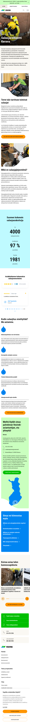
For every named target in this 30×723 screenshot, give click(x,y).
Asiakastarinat (4, 674)
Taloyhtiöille (25, 6)
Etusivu (3, 34)
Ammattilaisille (13, 6)
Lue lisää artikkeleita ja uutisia (15, 604)
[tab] (6, 309)
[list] (15, 245)
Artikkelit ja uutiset (5, 672)
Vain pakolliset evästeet (15, 715)
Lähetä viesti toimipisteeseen (12, 472)
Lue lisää (5, 707)
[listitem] (15, 231)
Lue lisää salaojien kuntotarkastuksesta (13, 136)
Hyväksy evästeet (15, 711)
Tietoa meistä (4, 685)
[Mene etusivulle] (6, 10)
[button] (23, 10)
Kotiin (3, 6)
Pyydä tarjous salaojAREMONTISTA (15, 412)
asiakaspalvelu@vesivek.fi (12, 449)
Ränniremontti (4, 660)
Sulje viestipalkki (28, 2)
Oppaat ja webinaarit (6, 677)
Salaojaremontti (11, 34)
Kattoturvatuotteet (5, 663)
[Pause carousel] (15, 311)
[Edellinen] (3, 598)
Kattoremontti (4, 655)
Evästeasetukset (15, 719)
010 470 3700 (9, 446)
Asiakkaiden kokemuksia (6, 688)
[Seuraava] (27, 598)
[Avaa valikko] (28, 10)
